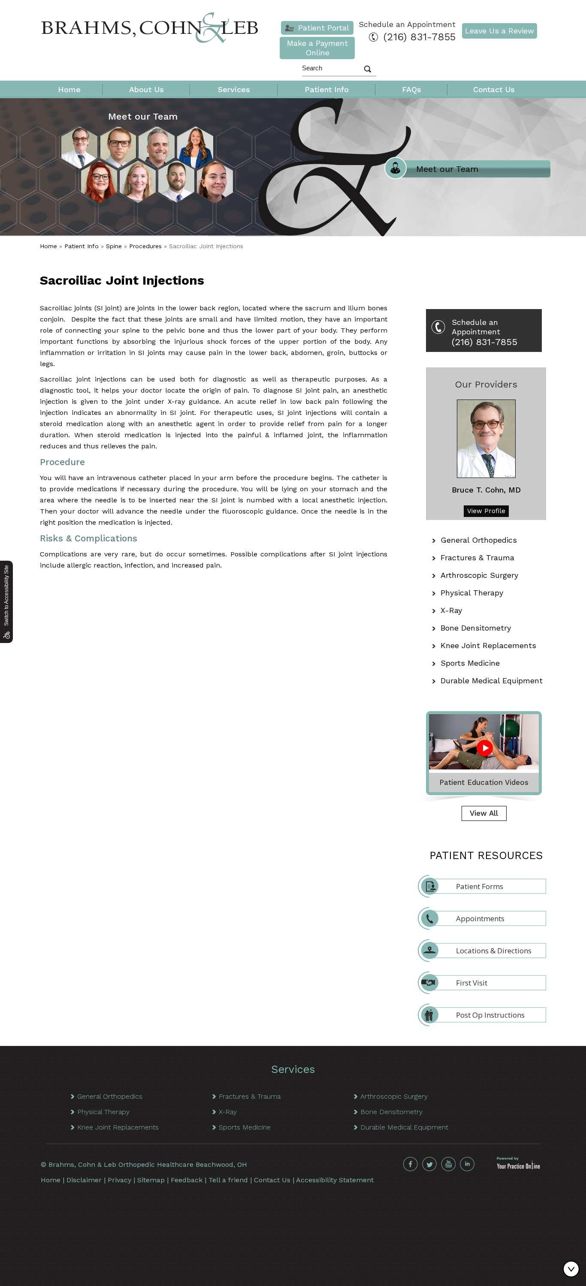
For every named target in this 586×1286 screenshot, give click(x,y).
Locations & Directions (494, 950)
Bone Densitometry (476, 627)
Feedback (186, 1180)
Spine (114, 246)
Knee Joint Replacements (488, 645)
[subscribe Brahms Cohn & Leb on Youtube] (448, 1164)
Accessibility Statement (335, 1180)
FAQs (411, 89)
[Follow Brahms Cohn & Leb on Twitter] (429, 1164)
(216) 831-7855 (420, 37)
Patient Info (327, 89)
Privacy (119, 1180)
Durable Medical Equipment (492, 680)
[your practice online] (518, 1167)
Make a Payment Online (317, 48)
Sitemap (151, 1180)
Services (234, 89)
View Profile (486, 511)
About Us (146, 89)
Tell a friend (228, 1180)
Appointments (480, 918)
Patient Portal (323, 27)
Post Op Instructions (490, 1015)
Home (69, 89)
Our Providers (486, 384)
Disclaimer (84, 1180)
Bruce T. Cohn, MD (486, 489)
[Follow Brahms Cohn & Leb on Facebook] (410, 1164)
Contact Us (494, 89)
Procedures (145, 246)
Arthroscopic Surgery (479, 575)
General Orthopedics (479, 539)
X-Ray (451, 610)
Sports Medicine (470, 662)
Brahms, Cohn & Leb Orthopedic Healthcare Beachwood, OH (147, 1164)
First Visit (471, 983)
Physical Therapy (472, 592)
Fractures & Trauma (477, 557)
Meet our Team (143, 116)
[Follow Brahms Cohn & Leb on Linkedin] (467, 1164)
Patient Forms (479, 886)
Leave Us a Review (499, 30)
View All (484, 813)
